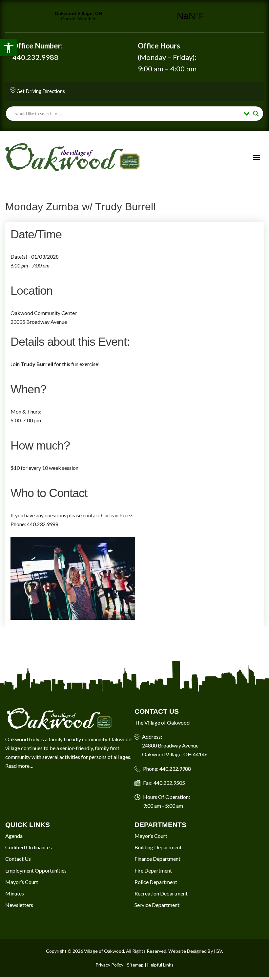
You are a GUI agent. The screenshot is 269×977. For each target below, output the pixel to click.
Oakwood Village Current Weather (134, 16)
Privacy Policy (109, 965)
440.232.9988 (35, 57)
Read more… (19, 766)
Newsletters (19, 905)
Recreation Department (161, 893)
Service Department (156, 905)
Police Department (155, 882)
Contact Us (18, 859)
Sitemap (135, 965)
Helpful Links (160, 965)
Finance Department (157, 859)
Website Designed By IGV (195, 951)
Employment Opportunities (36, 870)
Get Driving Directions (40, 91)
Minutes (14, 893)
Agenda (14, 836)
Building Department (158, 847)
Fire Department (153, 870)
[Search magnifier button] (255, 113)
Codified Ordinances (28, 847)
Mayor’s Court (21, 882)
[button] (8, 47)
